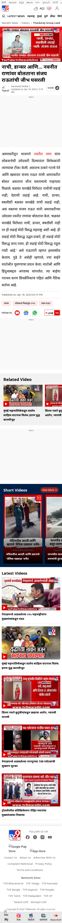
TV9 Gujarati (30, 889)
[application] (31, 44)
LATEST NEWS (16, 16)
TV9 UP (47, 895)
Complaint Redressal (20, 863)
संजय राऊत (45, 303)
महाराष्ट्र (31, 16)
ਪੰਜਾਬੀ (55, 2)
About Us (25, 857)
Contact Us (10, 857)
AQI (42, 8)
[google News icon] (26, 312)
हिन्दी (4, 2)
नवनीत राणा (42, 154)
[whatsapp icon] (34, 312)
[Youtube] (50, 837)
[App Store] (40, 852)
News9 (12, 2)
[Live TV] (48, 8)
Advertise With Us (44, 857)
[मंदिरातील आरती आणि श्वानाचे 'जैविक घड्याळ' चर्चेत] (23, 528)
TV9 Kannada (50, 883)
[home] (3, 16)
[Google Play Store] (19, 848)
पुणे (46, 16)
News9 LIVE (21, 902)
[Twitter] (35, 837)
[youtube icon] (17, 312)
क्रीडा (52, 16)
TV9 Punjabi (47, 889)
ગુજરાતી (46, 2)
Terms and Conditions (29, 870)
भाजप (6, 303)
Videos (25, 22)
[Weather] (37, 8)
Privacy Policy (43, 863)
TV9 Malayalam (32, 895)
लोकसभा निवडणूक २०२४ (25, 303)
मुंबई (39, 16)
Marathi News (10, 22)
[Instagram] (42, 837)
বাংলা (37, 2)
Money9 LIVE (39, 902)
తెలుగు (30, 2)
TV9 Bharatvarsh (13, 883)
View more (48, 490)
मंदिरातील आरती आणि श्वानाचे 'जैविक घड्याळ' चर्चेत (23, 556)
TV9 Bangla (13, 889)
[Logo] (5, 8)
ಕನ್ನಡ (21, 2)
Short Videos (15, 490)
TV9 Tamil (14, 895)
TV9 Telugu (32, 883)
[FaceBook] (28, 837)
